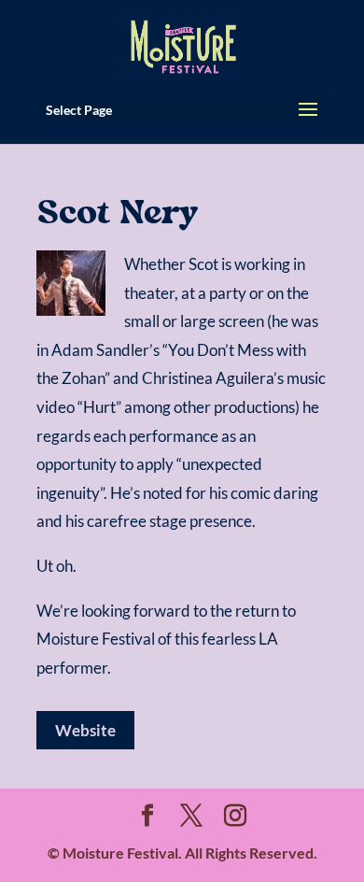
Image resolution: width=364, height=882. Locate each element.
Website (85, 730)
